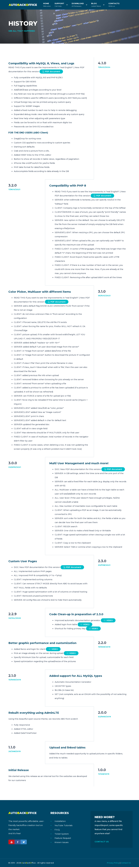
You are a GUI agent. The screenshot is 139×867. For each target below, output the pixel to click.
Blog (96, 4)
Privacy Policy (113, 863)
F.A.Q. (57, 829)
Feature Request (63, 838)
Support (59, 4)
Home (46, 4)
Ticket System (62, 834)
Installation (60, 821)
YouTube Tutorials (63, 825)
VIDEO (109, 620)
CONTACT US (102, 841)
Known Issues (62, 842)
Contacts (113, 4)
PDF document (52, 71)
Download (78, 4)
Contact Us (126, 863)
